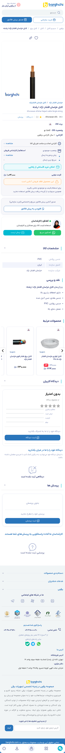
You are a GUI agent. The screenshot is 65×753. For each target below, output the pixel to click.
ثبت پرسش (31, 520)
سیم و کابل (51, 28)
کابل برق (33, 28)
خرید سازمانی (46, 19)
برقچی (61, 28)
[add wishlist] (36, 38)
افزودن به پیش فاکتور (31, 208)
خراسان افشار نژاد (55, 102)
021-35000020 (31, 630)
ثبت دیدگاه (31, 437)
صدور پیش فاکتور (15, 19)
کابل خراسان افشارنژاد (37, 102)
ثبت (9, 728)
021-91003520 (9, 630)
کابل (42, 28)
